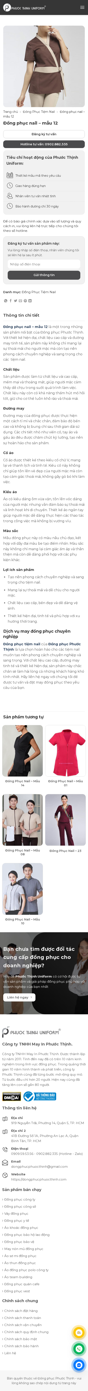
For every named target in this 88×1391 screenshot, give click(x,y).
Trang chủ (10, 112)
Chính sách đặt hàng (21, 1311)
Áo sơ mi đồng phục (20, 1256)
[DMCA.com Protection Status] (11, 1096)
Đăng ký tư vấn (44, 134)
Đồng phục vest (17, 1291)
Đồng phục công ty (19, 1199)
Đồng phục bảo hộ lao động (27, 1235)
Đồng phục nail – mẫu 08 (22, 852)
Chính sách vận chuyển (23, 1325)
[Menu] (82, 7)
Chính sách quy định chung (26, 1332)
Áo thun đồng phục (20, 1263)
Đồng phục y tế (16, 1221)
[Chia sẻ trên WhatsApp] (5, 301)
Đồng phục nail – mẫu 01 (65, 783)
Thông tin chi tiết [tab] (21, 315)
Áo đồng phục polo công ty (26, 1270)
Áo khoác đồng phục (21, 1228)
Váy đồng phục (16, 1214)
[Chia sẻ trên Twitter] (15, 301)
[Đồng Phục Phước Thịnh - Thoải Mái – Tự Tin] (24, 7)
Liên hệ (10, 1353)
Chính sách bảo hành (21, 1346)
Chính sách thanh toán (22, 1318)
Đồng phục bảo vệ (19, 1242)
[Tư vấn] (79, 1332)
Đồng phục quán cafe (22, 1284)
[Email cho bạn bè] (20, 301)
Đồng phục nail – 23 (65, 851)
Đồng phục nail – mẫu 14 (22, 783)
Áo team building (18, 1277)
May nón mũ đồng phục (23, 1249)
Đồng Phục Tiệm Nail (39, 112)
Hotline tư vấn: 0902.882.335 (44, 144)
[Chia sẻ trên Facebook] (10, 301)
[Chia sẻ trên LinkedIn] (30, 301)
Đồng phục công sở (20, 1206)
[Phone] (79, 1348)
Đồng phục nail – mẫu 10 (22, 921)
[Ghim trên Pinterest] (25, 301)
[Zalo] (79, 1365)
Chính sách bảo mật (20, 1339)
